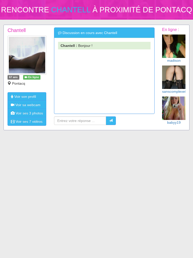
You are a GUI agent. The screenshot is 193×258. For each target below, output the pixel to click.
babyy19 (174, 122)
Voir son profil (24, 96)
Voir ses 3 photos (29, 113)
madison (174, 60)
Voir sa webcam (27, 105)
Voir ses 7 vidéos (28, 121)
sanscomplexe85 (175, 91)
